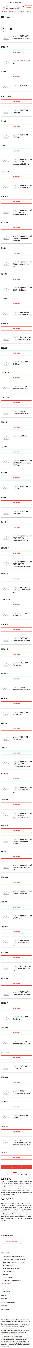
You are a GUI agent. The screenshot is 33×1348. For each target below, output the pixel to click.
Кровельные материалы (11, 1268)
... (22, 1174)
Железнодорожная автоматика (14, 1262)
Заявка (28, 7)
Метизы (5, 1274)
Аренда (4, 1299)
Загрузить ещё (16, 1167)
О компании (5, 1291)
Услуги (3, 1295)
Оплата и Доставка (8, 1302)
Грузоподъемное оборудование (14, 1259)
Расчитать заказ (11, 1241)
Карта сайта (5, 1253)
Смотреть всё (6, 1283)
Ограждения (7, 1277)
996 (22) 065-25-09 (16, 2)
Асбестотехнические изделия (13, 1256)
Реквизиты (5, 1309)
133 (25, 1174)
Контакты (4, 1306)
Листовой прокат (9, 1271)
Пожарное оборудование (12, 1280)
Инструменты (7, 1265)
